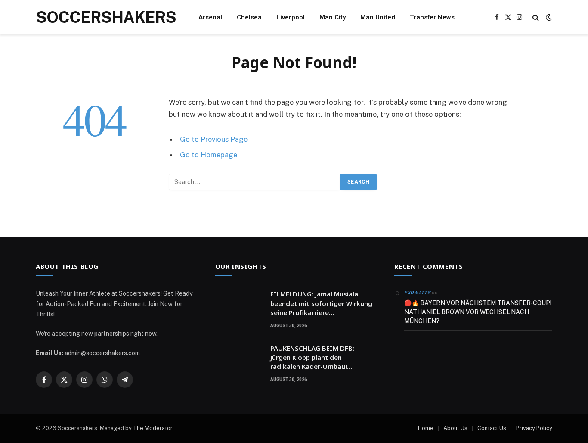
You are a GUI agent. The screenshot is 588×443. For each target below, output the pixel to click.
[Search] (536, 17)
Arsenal (210, 17)
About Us (455, 428)
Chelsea (249, 17)
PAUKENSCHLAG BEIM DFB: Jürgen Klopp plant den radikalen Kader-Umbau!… (312, 357)
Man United (377, 17)
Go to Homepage (208, 154)
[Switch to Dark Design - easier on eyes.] (548, 17)
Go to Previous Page (214, 139)
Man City (332, 17)
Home (425, 428)
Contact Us (491, 428)
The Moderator (152, 428)
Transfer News (432, 17)
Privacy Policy (534, 428)
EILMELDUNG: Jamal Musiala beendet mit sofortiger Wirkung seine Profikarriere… (321, 303)
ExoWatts (417, 293)
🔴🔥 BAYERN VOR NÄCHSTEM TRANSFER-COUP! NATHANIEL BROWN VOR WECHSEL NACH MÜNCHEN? (477, 311)
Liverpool (290, 17)
